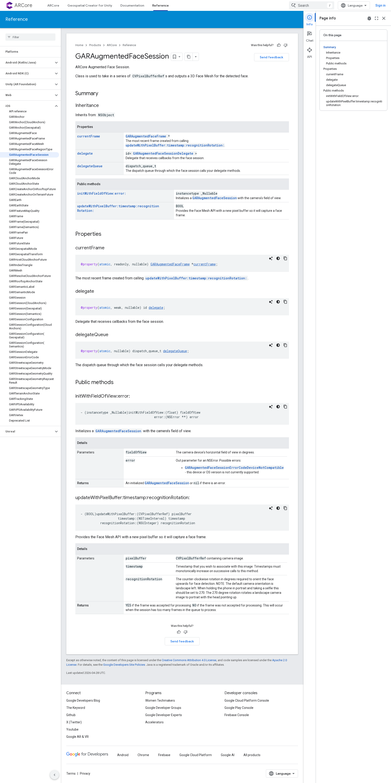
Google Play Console (238, 708)
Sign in (380, 5)
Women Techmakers (160, 700)
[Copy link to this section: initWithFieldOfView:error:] (134, 396)
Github (71, 715)
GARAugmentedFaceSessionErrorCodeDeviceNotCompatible (234, 467)
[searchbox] (30, 37)
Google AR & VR (77, 736)
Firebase (164, 755)
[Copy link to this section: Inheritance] (103, 105)
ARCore (23, 5)
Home (79, 45)
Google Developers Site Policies (124, 664)
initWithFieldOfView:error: (101, 193)
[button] (27, 62)
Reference (160, 5)
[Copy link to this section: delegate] (98, 291)
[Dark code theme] (278, 258)
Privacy (85, 773)
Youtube (72, 729)
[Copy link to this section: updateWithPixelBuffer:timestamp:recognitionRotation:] (194, 498)
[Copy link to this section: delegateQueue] (112, 335)
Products (95, 45)
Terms (71, 773)
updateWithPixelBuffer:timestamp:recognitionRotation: (175, 145)
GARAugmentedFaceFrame (146, 136)
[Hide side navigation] (54, 774)
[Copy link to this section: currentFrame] (109, 248)
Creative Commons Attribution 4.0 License (189, 660)
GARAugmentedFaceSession (214, 198)
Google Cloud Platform (195, 755)
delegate (85, 153)
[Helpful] (278, 45)
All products (251, 755)
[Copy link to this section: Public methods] (118, 382)
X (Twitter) (74, 722)
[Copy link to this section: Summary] (102, 94)
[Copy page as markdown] (189, 57)
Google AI (227, 755)
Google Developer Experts (163, 715)
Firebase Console (236, 715)
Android (123, 755)
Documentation (132, 5)
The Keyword (75, 708)
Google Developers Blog (83, 700)
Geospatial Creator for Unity (89, 5)
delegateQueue (90, 166)
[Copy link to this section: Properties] (105, 234)
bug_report (369, 18)
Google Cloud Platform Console (246, 700)
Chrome (143, 755)
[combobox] (311, 5)
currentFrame (88, 136)
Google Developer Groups (163, 708)
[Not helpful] (285, 45)
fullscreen (376, 18)
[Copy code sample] (285, 258)
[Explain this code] (270, 258)
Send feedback (271, 57)
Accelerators (154, 722)
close (383, 18)
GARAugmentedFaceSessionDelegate (163, 153)
